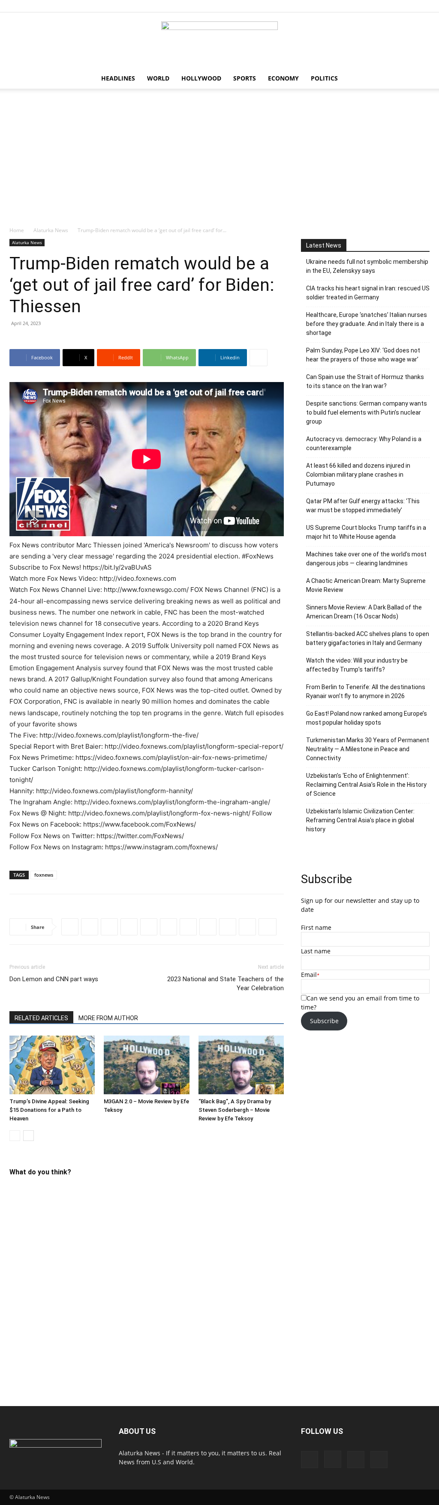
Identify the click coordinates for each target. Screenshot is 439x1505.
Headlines (118, 78)
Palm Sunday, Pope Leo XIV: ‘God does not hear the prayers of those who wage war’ (363, 355)
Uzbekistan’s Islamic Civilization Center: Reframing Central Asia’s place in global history (360, 820)
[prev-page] (14, 1135)
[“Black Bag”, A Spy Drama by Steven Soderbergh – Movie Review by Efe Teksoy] (241, 1065)
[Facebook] (380, 6)
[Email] (247, 926)
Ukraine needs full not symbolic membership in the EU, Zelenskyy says (367, 266)
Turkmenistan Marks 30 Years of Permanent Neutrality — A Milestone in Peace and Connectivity (367, 749)
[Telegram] (168, 926)
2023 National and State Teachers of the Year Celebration (225, 983)
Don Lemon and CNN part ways (53, 979)
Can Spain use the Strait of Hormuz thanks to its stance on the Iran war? (365, 381)
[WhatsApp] (129, 926)
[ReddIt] (109, 926)
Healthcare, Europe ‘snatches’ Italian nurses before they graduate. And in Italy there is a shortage (366, 323)
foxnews (43, 875)
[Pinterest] (409, 6)
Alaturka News (50, 230)
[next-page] (28, 1135)
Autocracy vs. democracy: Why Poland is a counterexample (363, 443)
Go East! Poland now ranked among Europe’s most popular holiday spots (366, 718)
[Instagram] (394, 6)
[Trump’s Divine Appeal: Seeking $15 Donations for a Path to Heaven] (52, 1065)
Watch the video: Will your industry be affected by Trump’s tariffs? (357, 665)
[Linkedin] (148, 926)
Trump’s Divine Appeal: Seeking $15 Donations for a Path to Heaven (49, 1110)
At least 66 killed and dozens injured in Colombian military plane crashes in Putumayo (358, 474)
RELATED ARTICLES (41, 1018)
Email (309, 974)
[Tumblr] (227, 926)
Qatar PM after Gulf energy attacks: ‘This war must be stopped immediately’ (363, 506)
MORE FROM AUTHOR (108, 1018)
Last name (316, 951)
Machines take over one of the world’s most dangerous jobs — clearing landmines (366, 559)
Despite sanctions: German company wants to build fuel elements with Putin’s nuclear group (366, 412)
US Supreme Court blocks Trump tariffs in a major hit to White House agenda (366, 532)
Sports (244, 78)
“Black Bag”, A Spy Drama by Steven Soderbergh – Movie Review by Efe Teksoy (234, 1110)
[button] (419, 79)
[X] (423, 6)
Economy (283, 78)
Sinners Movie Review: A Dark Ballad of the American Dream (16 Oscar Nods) (364, 612)
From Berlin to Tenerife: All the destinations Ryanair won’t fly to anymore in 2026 (365, 691)
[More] (259, 357)
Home (16, 230)
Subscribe (324, 1021)
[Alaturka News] (219, 40)
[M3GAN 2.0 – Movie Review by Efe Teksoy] (146, 1065)
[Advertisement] (219, 162)
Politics (324, 78)
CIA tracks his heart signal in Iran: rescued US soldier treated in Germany (368, 293)
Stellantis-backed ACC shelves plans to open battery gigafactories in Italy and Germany (367, 638)
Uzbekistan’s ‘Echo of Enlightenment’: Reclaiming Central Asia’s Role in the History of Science (366, 784)
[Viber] (188, 926)
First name (316, 927)
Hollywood (201, 78)
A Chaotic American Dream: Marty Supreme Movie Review (366, 585)
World (158, 78)
